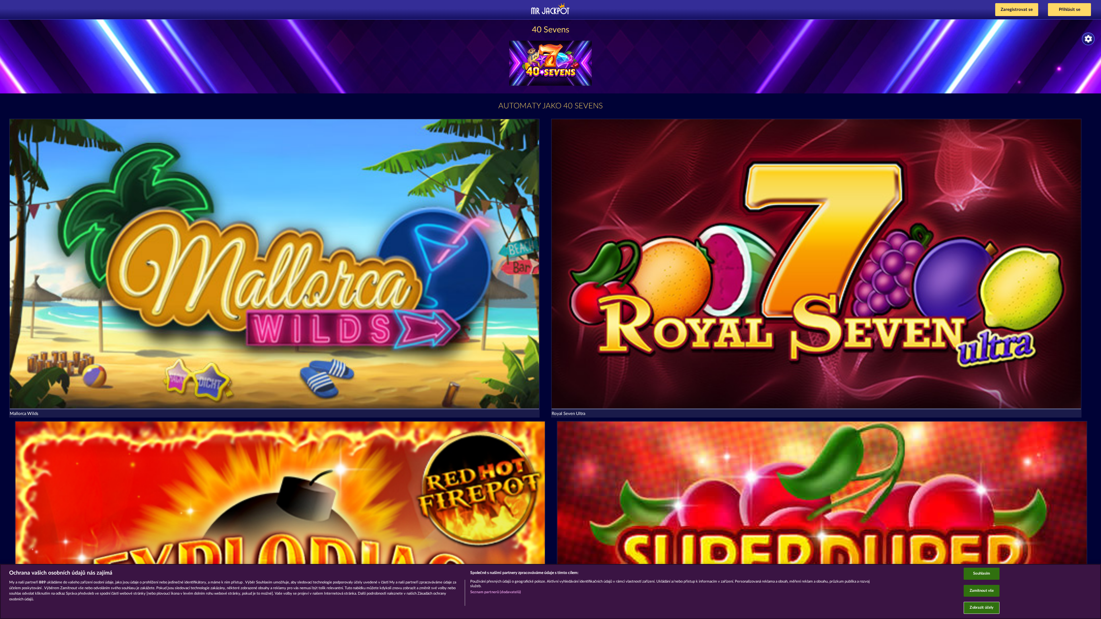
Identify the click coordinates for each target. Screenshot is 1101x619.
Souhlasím (981, 573)
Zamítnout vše (982, 591)
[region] (550, 591)
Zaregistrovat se (1017, 9)
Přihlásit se (1069, 9)
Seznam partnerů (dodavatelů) (495, 592)
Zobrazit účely (981, 608)
